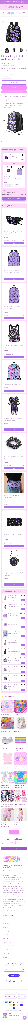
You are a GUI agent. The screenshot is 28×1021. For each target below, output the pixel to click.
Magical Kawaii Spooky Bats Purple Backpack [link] (12, 308)
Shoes (3, 748)
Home (4, 920)
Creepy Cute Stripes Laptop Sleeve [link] (14, 623)
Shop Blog (6, 931)
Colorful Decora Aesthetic (19, 786)
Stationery (4, 767)
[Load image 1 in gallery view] (7, 50)
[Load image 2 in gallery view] (14, 50)
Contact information (14, 1017)
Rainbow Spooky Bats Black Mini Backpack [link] (14, 346)
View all (14, 832)
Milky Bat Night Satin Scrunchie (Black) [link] (13, 458)
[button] (3, 13)
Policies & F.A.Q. (7, 942)
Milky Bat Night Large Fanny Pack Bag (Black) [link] (14, 233)
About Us (5, 938)
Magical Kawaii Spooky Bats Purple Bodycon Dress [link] (14, 605)
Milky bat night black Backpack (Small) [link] (14, 156)
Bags (15, 731)
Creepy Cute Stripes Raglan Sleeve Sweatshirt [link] (14, 677)
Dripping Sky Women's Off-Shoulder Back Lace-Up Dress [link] (12, 596)
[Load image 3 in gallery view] (21, 50)
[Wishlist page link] (16, 13)
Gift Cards (5, 934)
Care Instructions (7, 949)
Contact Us (6, 953)
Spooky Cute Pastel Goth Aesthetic (7, 805)
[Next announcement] (25, 7)
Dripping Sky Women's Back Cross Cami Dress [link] (13, 641)
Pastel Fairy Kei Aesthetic (6, 786)
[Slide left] (1, 50)
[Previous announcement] (3, 7)
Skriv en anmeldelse (14, 848)
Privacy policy (20, 1012)
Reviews (5, 957)
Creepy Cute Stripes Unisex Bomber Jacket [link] (12, 614)
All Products (6, 923)
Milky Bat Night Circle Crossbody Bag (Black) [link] (7, 178)
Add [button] (14, 243)
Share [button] (4, 141)
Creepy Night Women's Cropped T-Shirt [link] (13, 650)
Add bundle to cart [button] (14, 198)
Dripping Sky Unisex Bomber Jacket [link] (12, 659)
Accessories (4, 731)
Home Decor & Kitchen (18, 749)
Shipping (3, 65)
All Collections (7, 927)
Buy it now (14, 87)
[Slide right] (26, 50)
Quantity (3, 73)
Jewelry (16, 715)
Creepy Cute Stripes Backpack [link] (13, 384)
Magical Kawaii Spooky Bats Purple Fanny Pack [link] (12, 496)
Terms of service (10, 1015)
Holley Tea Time (13, 1010)
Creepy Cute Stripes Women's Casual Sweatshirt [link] (14, 668)
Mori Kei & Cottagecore (18, 824)
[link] (6, 157)
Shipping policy (19, 1015)
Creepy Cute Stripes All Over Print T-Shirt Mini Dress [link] (14, 686)
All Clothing (5, 715)
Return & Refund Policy (9, 946)
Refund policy (12, 1012)
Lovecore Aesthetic (20, 804)
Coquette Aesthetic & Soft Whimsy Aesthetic (7, 824)
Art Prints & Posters (20, 767)
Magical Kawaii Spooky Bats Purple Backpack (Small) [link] (19, 180)
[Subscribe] (23, 970)
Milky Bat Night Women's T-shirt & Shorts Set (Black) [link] (13, 419)
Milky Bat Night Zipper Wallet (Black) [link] (13, 535)
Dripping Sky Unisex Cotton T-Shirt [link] (14, 632)
